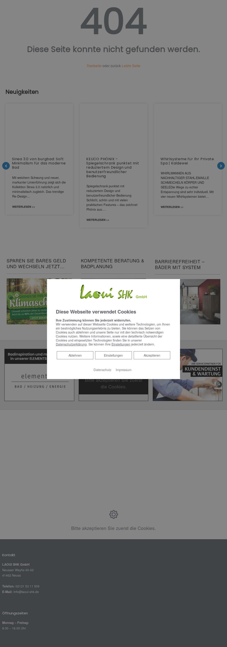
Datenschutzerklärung (71, 344)
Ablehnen (75, 355)
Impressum (123, 369)
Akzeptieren (152, 355)
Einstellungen (113, 355)
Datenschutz (102, 369)
